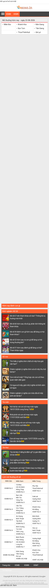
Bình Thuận (20, 519)
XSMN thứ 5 (20, 523)
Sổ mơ (5, 357)
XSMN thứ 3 (20, 502)
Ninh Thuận (36, 530)
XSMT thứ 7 (36, 546)
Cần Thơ (19, 506)
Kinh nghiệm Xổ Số (10, 311)
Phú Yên (35, 486)
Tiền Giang (40, 28)
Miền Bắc (7, 24)
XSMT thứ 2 (36, 491)
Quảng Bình (36, 519)
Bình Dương (20, 527)
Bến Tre (18, 498)
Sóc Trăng (19, 508)
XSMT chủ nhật (37, 560)
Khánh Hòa (22, 24)
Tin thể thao (7, 570)
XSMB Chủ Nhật (8, 555)
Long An (19, 544)
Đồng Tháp (20, 489)
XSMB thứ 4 (8, 509)
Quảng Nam (36, 499)
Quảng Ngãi (36, 538)
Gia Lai (34, 528)
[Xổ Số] (24, 10)
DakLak (35, 496)
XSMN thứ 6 (20, 534)
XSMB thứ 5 (8, 520)
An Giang (19, 516)
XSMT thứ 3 (36, 501)
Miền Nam (19, 481)
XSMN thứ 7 (20, 547)
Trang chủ (6, 565)
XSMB (8, 14)
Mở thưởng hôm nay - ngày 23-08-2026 (18, 20)
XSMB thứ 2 (8, 488)
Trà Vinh (19, 529)
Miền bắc (8, 481)
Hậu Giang (20, 540)
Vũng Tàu (19, 500)
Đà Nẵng (35, 509)
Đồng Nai (19, 510)
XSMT (36, 565)
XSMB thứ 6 (8, 530)
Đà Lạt (38, 32)
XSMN (15, 14)
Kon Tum (21, 28)
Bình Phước (20, 537)
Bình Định (35, 516)
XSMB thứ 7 (8, 542)
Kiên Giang (40, 24)
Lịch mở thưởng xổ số (11, 477)
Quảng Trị (35, 521)
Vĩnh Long (19, 531)
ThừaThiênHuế (24, 32)
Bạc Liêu (19, 495)
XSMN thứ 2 (20, 492)
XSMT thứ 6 (36, 533)
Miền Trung (36, 481)
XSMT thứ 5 (36, 523)
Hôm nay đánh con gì (11, 306)
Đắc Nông (36, 543)
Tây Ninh (19, 521)
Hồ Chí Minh (20, 487)
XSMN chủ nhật (21, 559)
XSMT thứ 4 (36, 512)
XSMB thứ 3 (8, 499)
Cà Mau (18, 485)
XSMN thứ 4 (20, 513)
